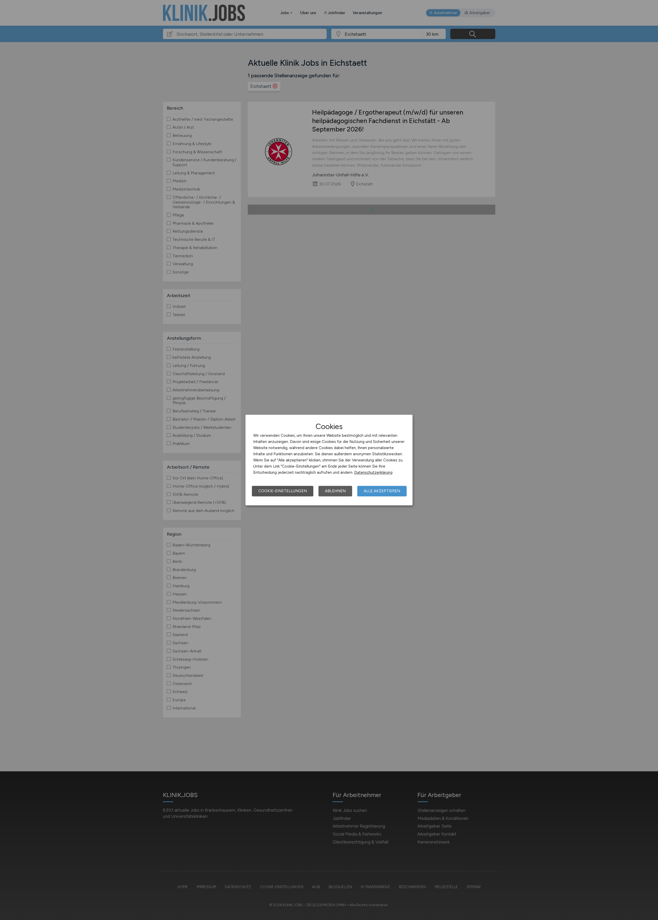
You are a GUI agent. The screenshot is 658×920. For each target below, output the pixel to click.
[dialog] (329, 460)
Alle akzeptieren (382, 491)
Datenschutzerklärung (373, 472)
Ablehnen (335, 491)
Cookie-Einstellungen (282, 491)
